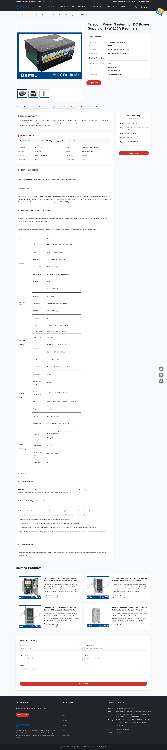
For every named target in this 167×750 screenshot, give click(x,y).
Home (39, 7)
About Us (64, 7)
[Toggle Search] (136, 7)
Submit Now (83, 683)
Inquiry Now (133, 153)
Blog (123, 7)
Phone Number (24, 655)
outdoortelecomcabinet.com (124, 708)
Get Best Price (50, 596)
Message (23, 665)
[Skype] (161, 375)
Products (50, 7)
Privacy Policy (66, 735)
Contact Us (112, 7)
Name (22, 645)
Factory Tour (97, 7)
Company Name (89, 645)
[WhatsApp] (161, 381)
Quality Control (79, 7)
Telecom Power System (37, 15)
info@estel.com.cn (146, 1)
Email (86, 655)
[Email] (161, 368)
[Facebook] (134, 148)
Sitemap (64, 730)
